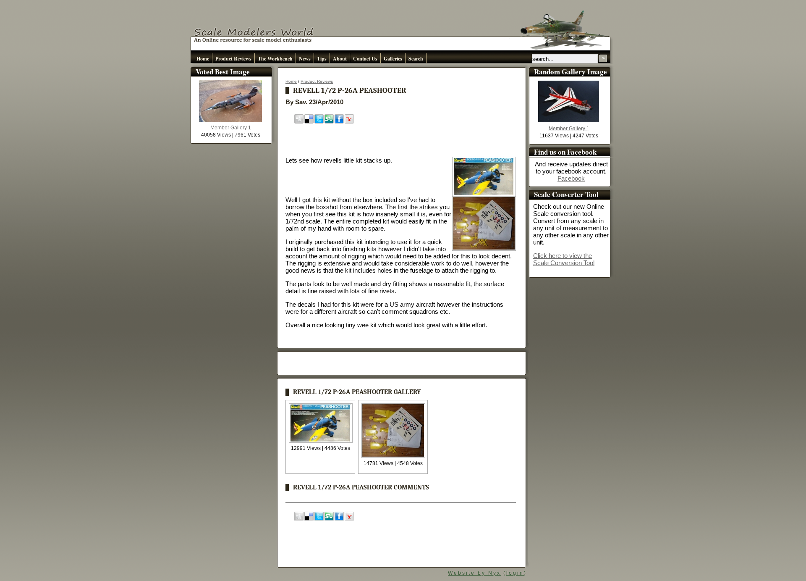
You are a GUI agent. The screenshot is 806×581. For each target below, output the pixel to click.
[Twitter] (319, 121)
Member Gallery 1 (230, 128)
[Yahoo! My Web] (349, 121)
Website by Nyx (474, 573)
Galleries (393, 58)
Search (415, 58)
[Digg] (299, 121)
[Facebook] (339, 121)
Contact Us (365, 58)
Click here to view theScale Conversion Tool (563, 259)
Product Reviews (233, 58)
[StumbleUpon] (329, 121)
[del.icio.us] (309, 121)
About (340, 58)
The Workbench (275, 58)
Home (202, 58)
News (305, 58)
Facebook (571, 178)
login (515, 573)
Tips (322, 58)
